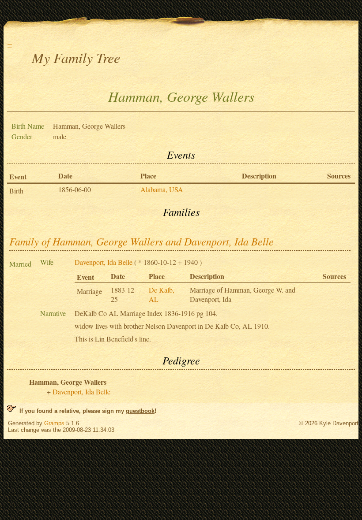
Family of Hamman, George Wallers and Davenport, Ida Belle (141, 241)
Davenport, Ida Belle (103, 262)
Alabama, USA (161, 189)
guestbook (140, 411)
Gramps (54, 423)
